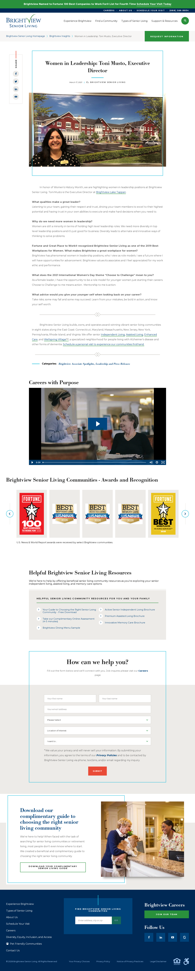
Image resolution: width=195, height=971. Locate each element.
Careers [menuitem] (109, 10)
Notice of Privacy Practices (130, 961)
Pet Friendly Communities (25, 943)
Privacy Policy (103, 961)
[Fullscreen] (163, 462)
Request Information (166, 36)
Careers (10, 930)
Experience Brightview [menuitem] (77, 21)
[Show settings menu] (157, 462)
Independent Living (113, 334)
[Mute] (151, 462)
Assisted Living (134, 334)
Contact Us (13, 950)
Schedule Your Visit (18, 924)
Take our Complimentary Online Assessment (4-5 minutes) (68, 620)
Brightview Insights (59, 36)
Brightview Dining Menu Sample (61, 627)
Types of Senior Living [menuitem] (134, 21)
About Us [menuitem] (125, 10)
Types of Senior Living (19, 910)
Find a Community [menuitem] (106, 21)
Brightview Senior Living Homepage (25, 36)
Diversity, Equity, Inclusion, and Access (29, 937)
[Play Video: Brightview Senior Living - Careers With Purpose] (97, 424)
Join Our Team (166, 914)
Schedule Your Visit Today (154, 4)
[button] (185, 21)
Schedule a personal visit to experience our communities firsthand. (103, 344)
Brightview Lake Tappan (111, 192)
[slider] (94, 462)
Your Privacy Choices (79, 961)
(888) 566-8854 (179, 10)
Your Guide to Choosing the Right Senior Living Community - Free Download (69, 611)
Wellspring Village (56, 339)
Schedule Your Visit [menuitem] (151, 10)
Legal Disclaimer (158, 961)
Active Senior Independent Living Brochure (130, 609)
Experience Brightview (20, 904)
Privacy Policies (106, 755)
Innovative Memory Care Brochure (125, 622)
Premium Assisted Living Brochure (125, 616)
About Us (12, 917)
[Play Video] (32, 462)
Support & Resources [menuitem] (164, 21)
